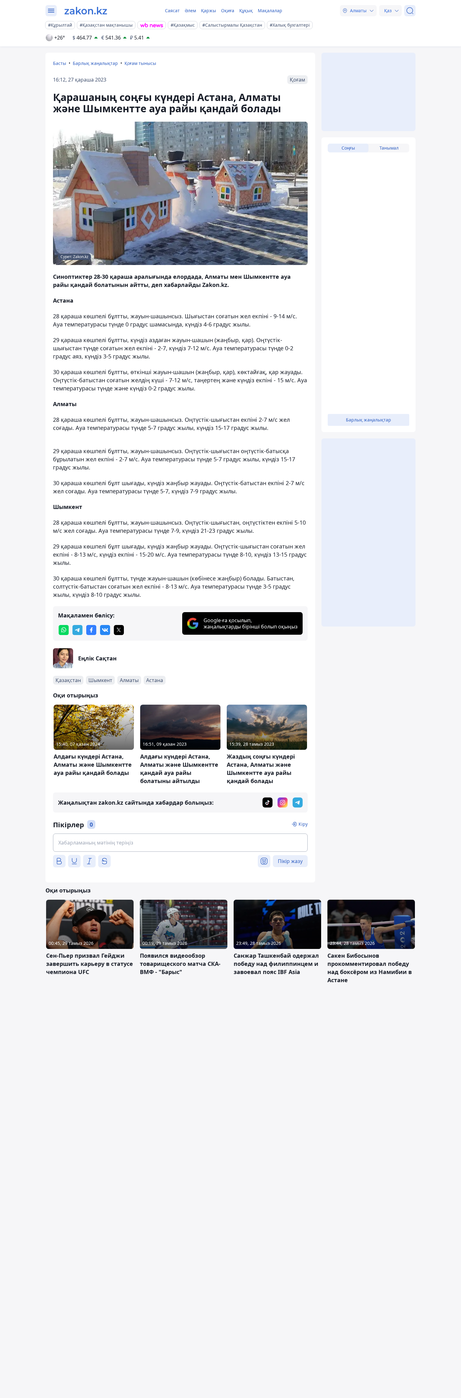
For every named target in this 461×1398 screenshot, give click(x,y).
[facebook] (91, 630)
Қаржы (208, 10)
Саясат (172, 10)
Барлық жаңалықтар (95, 63)
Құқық (246, 10)
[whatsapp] (63, 630)
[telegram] (77, 630)
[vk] (105, 630)
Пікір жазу (290, 861)
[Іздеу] (410, 10)
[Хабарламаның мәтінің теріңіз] (180, 843)
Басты (59, 63)
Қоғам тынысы (140, 63)
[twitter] (119, 630)
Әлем (190, 10)
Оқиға (227, 10)
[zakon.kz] (85, 10)
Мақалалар (270, 10)
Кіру (303, 824)
